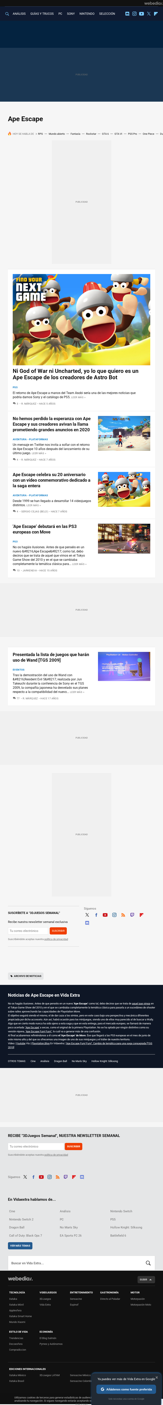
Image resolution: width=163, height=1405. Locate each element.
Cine (33, 1061)
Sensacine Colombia (81, 1380)
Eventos (19, 669)
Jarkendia (30, 570)
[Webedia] (153, 3)
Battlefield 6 (118, 1235)
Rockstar (91, 133)
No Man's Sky (79, 1061)
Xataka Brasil (16, 1380)
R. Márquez (28, 403)
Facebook (96, 914)
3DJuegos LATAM (50, 1375)
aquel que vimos (141, 1003)
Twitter (148, 13)
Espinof (74, 1304)
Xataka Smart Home (20, 1316)
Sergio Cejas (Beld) (34, 511)
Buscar (148, 1263)
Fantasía (75, 133)
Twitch (132, 914)
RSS (123, 914)
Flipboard (155, 13)
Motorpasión (138, 1298)
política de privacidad (56, 939)
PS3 (15, 541)
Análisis (44, 1061)
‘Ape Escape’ (32, 1027)
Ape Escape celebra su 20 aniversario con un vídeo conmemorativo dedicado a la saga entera (51, 480)
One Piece (148, 133)
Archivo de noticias (27, 976)
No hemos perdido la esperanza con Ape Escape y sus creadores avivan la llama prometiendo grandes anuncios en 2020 (52, 424)
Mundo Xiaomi (17, 1322)
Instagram (134, 13)
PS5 (15, 387)
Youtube (141, 13)
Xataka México (17, 1375)
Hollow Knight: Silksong (104, 1061)
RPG (40, 133)
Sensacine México (80, 1375)
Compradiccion (17, 1349)
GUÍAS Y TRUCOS (42, 14)
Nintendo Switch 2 (21, 1219)
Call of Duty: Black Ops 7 (25, 1235)
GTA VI (118, 133)
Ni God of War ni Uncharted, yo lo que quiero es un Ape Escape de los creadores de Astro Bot (76, 374)
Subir (143, 1279)
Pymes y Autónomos (51, 1343)
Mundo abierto (57, 133)
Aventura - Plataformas (30, 439)
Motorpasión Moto (141, 1304)
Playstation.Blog (40, 1043)
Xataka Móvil (16, 1304)
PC (60, 14)
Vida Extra (45, 1304)
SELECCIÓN (107, 14)
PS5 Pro (132, 133)
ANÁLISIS (19, 14)
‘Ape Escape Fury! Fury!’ (38, 1031)
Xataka (13, 1298)
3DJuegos (45, 1298)
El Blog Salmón (48, 1338)
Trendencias (16, 1338)
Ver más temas (20, 1245)
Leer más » (78, 397)
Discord (127, 13)
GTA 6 (105, 133)
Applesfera (15, 1310)
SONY (71, 14)
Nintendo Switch (121, 1211)
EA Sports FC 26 (71, 1235)
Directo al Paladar (110, 1298)
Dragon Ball (60, 1061)
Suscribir (58, 930)
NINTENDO (87, 14)
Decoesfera (15, 1343)
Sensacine (76, 1298)
